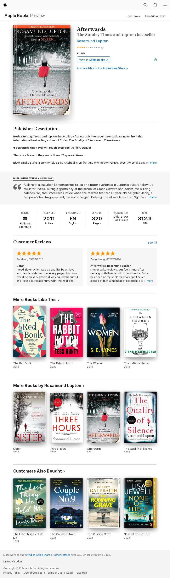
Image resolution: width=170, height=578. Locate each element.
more (153, 162)
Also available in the (101, 68)
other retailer (62, 555)
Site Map (82, 572)
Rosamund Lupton (92, 41)
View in (92, 59)
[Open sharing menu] (155, 60)
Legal (69, 572)
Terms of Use (54, 572)
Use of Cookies (33, 572)
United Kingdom (13, 561)
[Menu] (165, 5)
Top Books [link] (133, 16)
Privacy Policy (11, 572)
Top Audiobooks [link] (155, 16)
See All (152, 242)
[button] (145, 5)
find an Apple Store (39, 555)
